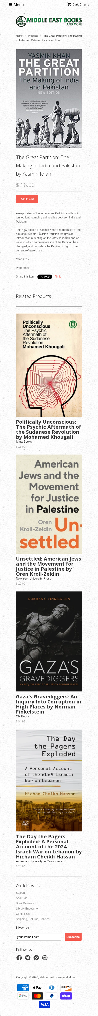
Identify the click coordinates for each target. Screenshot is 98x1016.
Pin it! (57, 276)
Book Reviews (25, 903)
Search (20, 892)
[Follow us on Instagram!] (45, 959)
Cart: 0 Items (81, 4)
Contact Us (23, 913)
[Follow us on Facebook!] (19, 959)
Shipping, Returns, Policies (32, 919)
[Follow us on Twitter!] (28, 959)
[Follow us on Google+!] (37, 959)
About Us (21, 898)
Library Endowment (28, 908)
